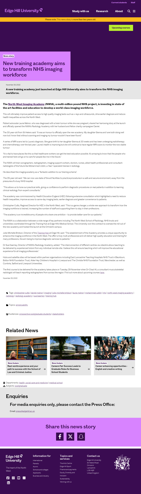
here (102, 272)
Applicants (37, 473)
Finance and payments (68, 469)
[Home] (23, 11)
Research (102, 11)
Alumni (35, 467)
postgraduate (21, 386)
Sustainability (65, 479)
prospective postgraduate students (35, 314)
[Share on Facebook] (60, 437)
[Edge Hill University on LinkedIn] (8, 484)
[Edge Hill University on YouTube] (18, 479)
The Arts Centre (66, 463)
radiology (10, 296)
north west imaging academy (120, 293)
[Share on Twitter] (70, 437)
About (119, 11)
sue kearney (39, 296)
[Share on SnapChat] (81, 437)
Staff (133, 2)
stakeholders (58, 314)
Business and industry (41, 476)
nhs (104, 293)
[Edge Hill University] (14, 462)
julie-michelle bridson (61, 293)
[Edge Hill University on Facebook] (8, 479)
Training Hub (43, 233)
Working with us (65, 482)
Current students (119, 2)
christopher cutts (22, 293)
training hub (51, 296)
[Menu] (134, 11)
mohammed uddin (93, 293)
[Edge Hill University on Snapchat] (24, 479)
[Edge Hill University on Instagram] (13, 479)
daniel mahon (37, 293)
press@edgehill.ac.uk (25, 411)
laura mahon (78, 293)
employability (22, 305)
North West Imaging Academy (26, 104)
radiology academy (23, 296)
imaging (47, 293)
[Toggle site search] (129, 11)
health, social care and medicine (33, 382)
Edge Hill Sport (65, 466)
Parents (36, 463)
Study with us (80, 11)
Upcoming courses (121, 27)
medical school (56, 382)
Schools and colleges (40, 470)
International (37, 460)
